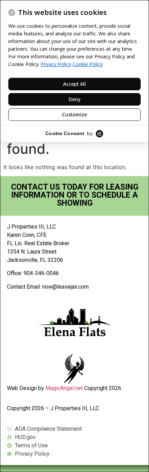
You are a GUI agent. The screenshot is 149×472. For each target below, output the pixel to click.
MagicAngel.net (64, 388)
